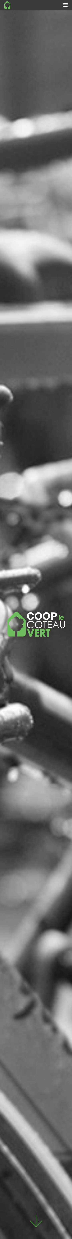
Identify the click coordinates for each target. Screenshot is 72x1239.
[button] (65, 4)
